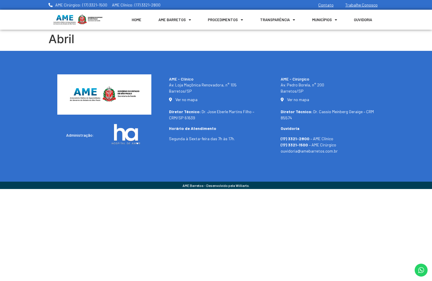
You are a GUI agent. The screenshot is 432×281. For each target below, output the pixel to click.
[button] (419, 272)
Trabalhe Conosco (361, 4)
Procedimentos (223, 19)
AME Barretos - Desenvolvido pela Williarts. (216, 185)
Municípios (322, 19)
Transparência (275, 19)
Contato (326, 4)
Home (136, 19)
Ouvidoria (363, 19)
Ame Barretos (172, 19)
